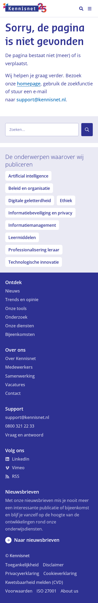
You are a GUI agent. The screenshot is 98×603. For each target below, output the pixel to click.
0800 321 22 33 (19, 426)
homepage (29, 83)
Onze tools (16, 308)
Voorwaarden (18, 591)
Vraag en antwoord (24, 435)
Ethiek (66, 200)
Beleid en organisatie (29, 188)
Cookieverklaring (60, 573)
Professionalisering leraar (33, 250)
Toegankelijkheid (22, 565)
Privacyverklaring (22, 573)
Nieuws (12, 291)
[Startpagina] (27, 8)
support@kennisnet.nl (41, 99)
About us (69, 591)
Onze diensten (19, 326)
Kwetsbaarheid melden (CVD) (34, 582)
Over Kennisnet (20, 358)
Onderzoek (16, 317)
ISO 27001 (46, 591)
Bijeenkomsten (20, 334)
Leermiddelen (22, 237)
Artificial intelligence (28, 176)
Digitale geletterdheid (29, 200)
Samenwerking (20, 376)
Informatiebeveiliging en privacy (40, 213)
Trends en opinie (21, 299)
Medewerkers (19, 367)
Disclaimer (53, 565)
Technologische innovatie (33, 262)
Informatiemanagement (32, 225)
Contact (13, 393)
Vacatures (15, 385)
